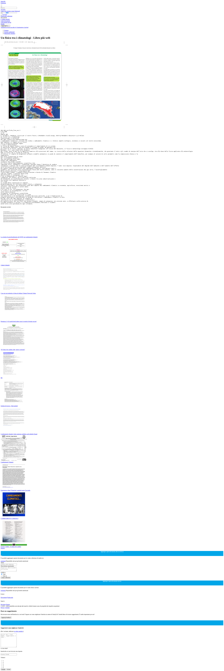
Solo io (5, 576)
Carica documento (6, 11)
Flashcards (4, 16)
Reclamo (3, 604)
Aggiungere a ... (5, 25)
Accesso (3, 9)
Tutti (4, 574)
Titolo (2, 562)
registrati (3, 561)
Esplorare (3, 3)
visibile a (3, 572)
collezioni (9, 16)
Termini (7, 607)
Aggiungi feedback (6, 617)
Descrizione (7, 566)
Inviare (8, 669)
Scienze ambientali (9, 32)
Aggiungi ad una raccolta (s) (9, 27)
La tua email (4, 648)
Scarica (3, 548)
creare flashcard (15, 11)
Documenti (4, 597)
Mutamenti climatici (9, 33)
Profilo (2, 24)
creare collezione (5, 577)
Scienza (6, 30)
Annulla (3, 669)
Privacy (3, 607)
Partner (8, 604)
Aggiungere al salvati (22, 27)
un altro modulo (18, 631)
